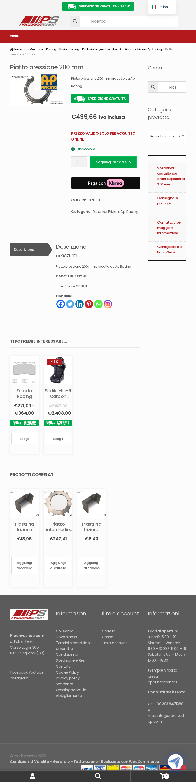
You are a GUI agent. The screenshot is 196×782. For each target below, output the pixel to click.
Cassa (107, 636)
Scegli (24, 438)
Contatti (63, 666)
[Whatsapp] (98, 304)
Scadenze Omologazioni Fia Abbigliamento (71, 689)
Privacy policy (67, 678)
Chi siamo (65, 631)
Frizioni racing (69, 49)
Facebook (19, 672)
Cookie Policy (67, 672)
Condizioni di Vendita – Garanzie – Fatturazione (54, 761)
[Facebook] (60, 304)
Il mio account (114, 642)
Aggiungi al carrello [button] (24, 565)
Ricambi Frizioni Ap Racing (143, 49)
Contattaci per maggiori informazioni (169, 227)
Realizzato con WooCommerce (130, 761)
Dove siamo (66, 636)
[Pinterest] (89, 304)
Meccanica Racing (43, 49)
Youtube (36, 672)
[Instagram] (108, 304)
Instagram (19, 678)
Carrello (108, 631)
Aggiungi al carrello (113, 162)
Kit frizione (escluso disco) (101, 49)
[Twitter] (70, 304)
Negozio (20, 49)
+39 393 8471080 (169, 703)
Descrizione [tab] (24, 249)
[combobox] (167, 136)
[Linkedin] (79, 304)
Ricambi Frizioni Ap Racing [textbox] (168, 136)
